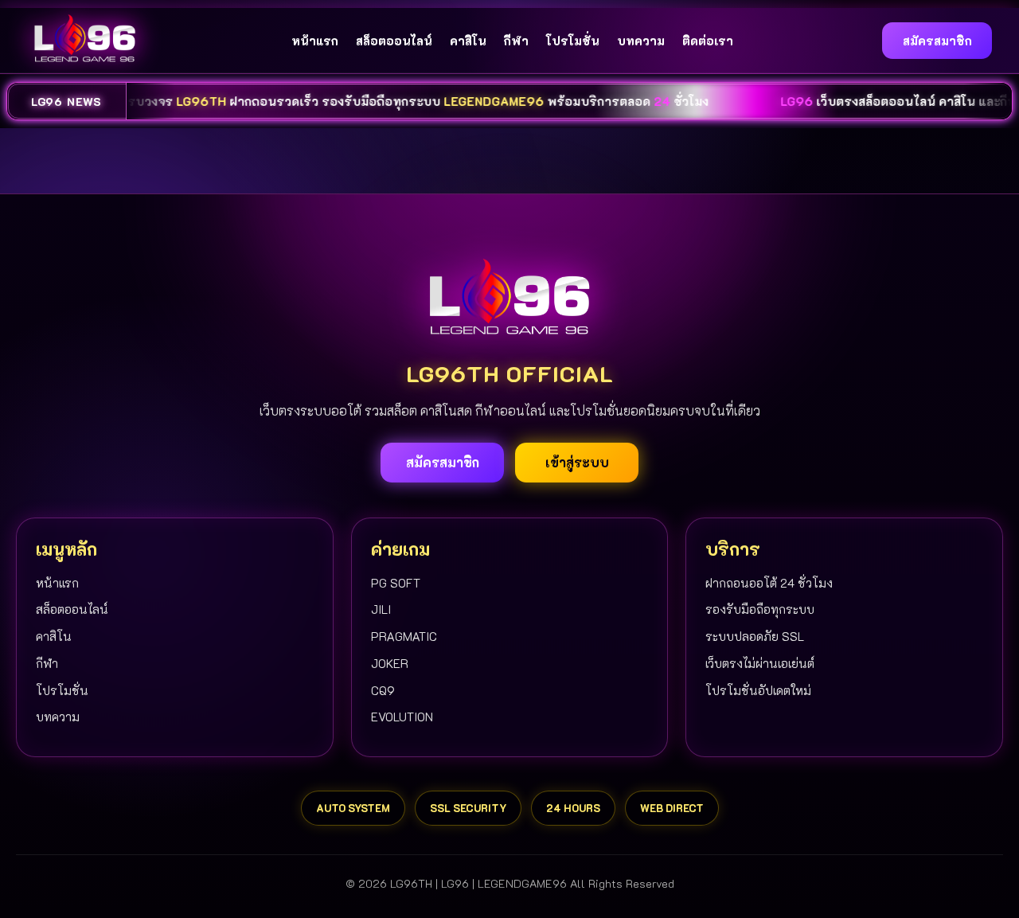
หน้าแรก (314, 41)
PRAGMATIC (404, 636)
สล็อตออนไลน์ (394, 41)
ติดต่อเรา (707, 41)
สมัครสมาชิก (937, 41)
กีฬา (516, 41)
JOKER (389, 663)
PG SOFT (395, 583)
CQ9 (383, 690)
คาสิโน (468, 41)
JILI (381, 609)
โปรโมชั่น (572, 41)
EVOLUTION (402, 717)
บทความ (641, 41)
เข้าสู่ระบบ (577, 462)
